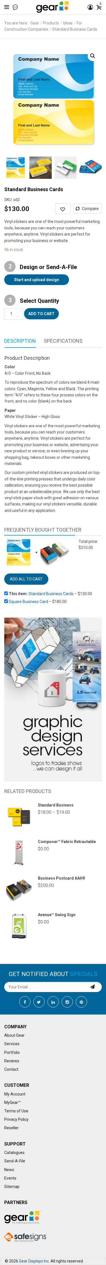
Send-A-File (14, 1161)
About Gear (14, 1035)
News (9, 1169)
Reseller (11, 1128)
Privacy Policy (16, 1119)
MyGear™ (12, 1102)
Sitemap (12, 1186)
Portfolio (12, 1052)
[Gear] (53, 6)
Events (10, 1178)
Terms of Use (16, 1111)
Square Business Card (28, 601)
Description (20, 341)
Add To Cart (41, 313)
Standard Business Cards (51, 593)
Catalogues (14, 1152)
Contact (11, 1069)
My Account (14, 1094)
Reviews (11, 1061)
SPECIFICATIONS (63, 341)
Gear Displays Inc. (34, 1261)
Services (12, 1044)
